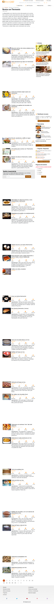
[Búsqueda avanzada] (47, 2)
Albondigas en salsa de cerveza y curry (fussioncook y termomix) (21, 200)
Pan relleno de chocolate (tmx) (19, 394)
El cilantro (39, 173)
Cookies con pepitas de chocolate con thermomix (21, 106)
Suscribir (28, 176)
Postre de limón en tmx (17, 480)
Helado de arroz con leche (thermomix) (21, 244)
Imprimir (49, 139)
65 (15, 583)
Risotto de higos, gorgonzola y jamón (45, 132)
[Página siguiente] (18, 583)
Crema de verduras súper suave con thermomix (21, 92)
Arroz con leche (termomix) (18, 296)
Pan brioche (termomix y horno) (19, 308)
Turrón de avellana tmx (17, 469)
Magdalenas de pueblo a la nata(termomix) (22, 213)
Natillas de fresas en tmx (18, 352)
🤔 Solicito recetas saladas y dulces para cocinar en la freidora (43, 154)
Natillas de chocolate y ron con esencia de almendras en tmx (22, 512)
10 (29, 580)
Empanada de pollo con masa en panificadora (46, 128)
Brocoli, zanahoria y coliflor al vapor (21, 138)
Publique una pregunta (44, 161)
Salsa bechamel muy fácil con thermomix (22, 61)
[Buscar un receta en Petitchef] (45, 2)
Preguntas (40, 5)
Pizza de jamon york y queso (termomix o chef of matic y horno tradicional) (22, 256)
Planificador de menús (43, 120)
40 (6, 583)
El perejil (39, 170)
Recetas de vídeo (6, 589)
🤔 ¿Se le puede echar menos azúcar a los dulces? (43, 151)
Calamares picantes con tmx (19, 567)
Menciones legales (32, 592)
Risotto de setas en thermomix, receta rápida (21, 157)
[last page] (21, 583)
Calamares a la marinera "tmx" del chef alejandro (21, 425)
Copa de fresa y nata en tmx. (19, 525)
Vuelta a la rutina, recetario (18, 269)
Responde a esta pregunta (40, 152)
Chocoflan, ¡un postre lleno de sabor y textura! (46, 136)
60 (12, 583)
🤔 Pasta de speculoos (40, 157)
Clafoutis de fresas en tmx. (18, 382)
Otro (49, 5)
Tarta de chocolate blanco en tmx (20, 339)
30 (4, 583)
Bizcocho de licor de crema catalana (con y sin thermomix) (22, 49)
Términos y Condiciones (33, 590)
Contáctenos (31, 587)
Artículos (29, 5)
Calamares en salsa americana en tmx (21, 438)
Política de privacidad (32, 589)
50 (9, 583)
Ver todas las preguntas (47, 159)
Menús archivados (41, 139)
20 (32, 580)
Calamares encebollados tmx (19, 556)
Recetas (19, 5)
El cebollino (39, 172)
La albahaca (39, 168)
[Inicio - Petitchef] (3, 7)
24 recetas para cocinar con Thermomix (22, 149)
